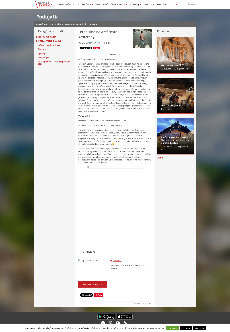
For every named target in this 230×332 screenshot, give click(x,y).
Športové (42, 49)
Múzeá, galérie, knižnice (49, 45)
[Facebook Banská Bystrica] (103, 322)
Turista (148, 4)
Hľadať (194, 4)
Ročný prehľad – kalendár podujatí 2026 (54, 63)
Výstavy (41, 53)
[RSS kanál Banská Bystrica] (125, 322)
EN (173, 4)
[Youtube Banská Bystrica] (118, 322)
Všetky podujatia (47, 37)
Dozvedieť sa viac (155, 328)
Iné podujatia (44, 58)
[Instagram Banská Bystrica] (110, 322)
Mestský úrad (84, 4)
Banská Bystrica (44, 4)
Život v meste (118, 4)
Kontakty (162, 4)
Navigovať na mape (91, 284)
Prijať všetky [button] (172, 328)
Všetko (160, 157)
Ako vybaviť (102, 4)
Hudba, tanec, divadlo (49, 41)
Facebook (117, 260)
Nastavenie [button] (199, 328)
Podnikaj (134, 4)
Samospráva (65, 4)
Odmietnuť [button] (186, 328)
